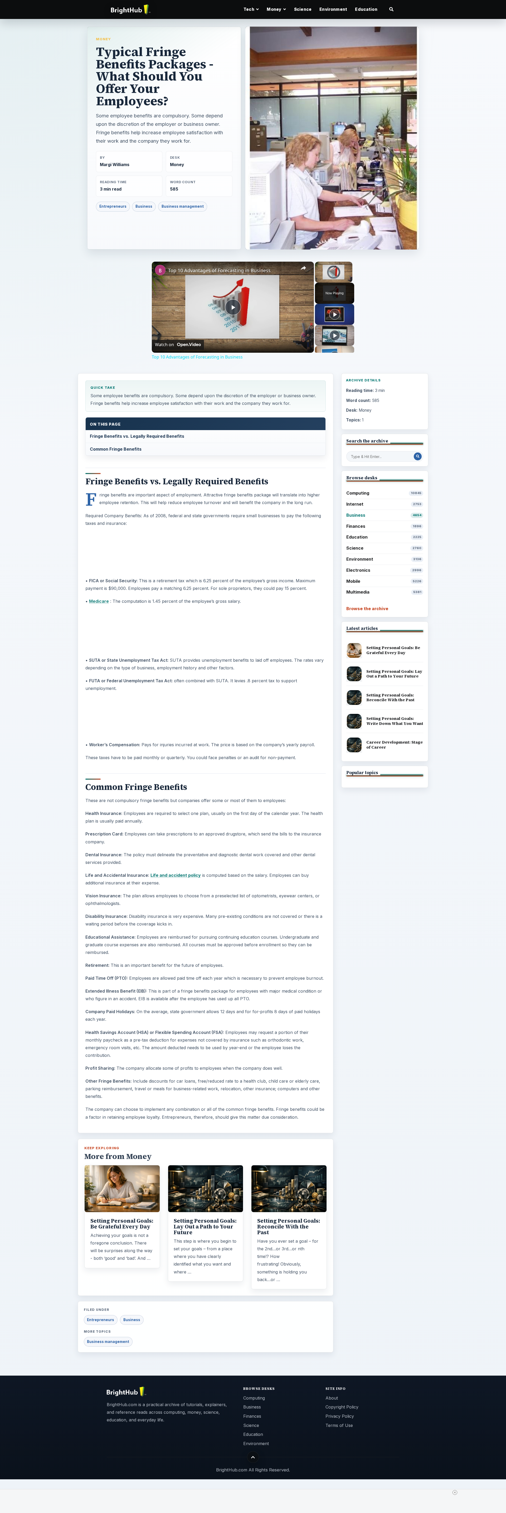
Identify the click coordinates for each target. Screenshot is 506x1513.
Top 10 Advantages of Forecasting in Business (219, 270)
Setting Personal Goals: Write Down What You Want (394, 721)
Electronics (383, 570)
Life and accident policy (175, 875)
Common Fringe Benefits (116, 449)
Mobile (383, 581)
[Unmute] (324, 279)
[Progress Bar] (333, 276)
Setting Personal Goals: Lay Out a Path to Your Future (205, 1226)
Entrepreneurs (112, 206)
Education (366, 9)
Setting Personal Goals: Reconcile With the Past (288, 1226)
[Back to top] (253, 1457)
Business (143, 206)
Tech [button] (249, 9)
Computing (383, 493)
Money (103, 39)
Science (303, 9)
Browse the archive (367, 608)
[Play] (318, 279)
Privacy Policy (339, 1416)
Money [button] (274, 9)
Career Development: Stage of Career (394, 744)
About (331, 1398)
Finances (383, 526)
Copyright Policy (341, 1407)
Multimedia (383, 592)
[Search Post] (418, 456)
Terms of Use (339, 1425)
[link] (160, 270)
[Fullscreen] (349, 279)
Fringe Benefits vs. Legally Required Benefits (137, 436)
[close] (455, 1492)
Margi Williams (114, 164)
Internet (383, 504)
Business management (183, 206)
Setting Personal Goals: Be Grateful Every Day (121, 1223)
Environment (333, 9)
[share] (303, 268)
